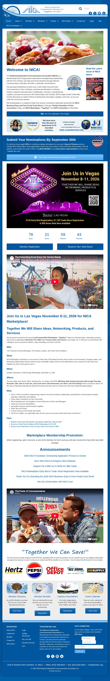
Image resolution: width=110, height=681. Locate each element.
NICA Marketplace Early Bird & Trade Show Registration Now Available (55, 471)
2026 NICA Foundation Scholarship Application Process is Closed (55, 456)
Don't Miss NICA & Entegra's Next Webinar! (55, 461)
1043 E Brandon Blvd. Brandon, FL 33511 (25, 665)
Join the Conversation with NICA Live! (55, 481)
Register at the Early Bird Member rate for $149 (36, 422)
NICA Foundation (12, 26)
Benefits (29, 21)
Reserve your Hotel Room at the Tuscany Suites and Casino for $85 (35, 426)
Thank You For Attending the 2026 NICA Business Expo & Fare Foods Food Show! (55, 476)
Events (53, 21)
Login (92, 21)
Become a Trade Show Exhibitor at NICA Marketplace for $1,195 (33, 424)
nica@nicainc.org (95, 665)
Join (100, 21)
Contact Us (81, 21)
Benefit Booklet (86, 560)
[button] (9, 48)
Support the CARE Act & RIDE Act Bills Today (55, 466)
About (17, 21)
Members (41, 21)
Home (8, 21)
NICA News (66, 21)
